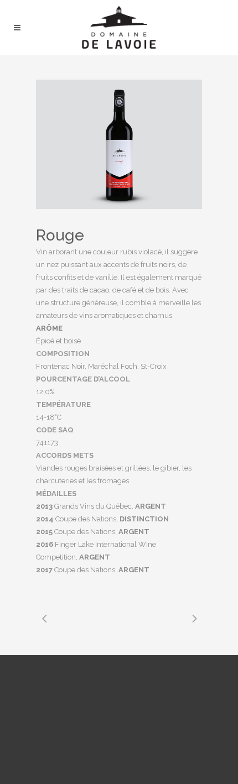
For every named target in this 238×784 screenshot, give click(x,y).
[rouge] (119, 144)
